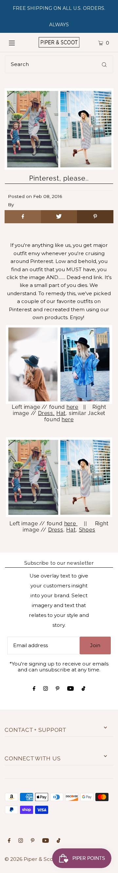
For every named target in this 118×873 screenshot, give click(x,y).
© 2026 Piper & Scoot (31, 859)
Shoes (87, 530)
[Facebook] (34, 689)
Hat (61, 413)
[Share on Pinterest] (95, 216)
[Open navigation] (17, 42)
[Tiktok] (83, 689)
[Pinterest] (57, 689)
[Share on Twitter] (59, 216)
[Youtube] (70, 689)
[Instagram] (45, 689)
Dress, (46, 413)
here (72, 407)
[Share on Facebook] (23, 216)
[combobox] (59, 64)
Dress (55, 530)
